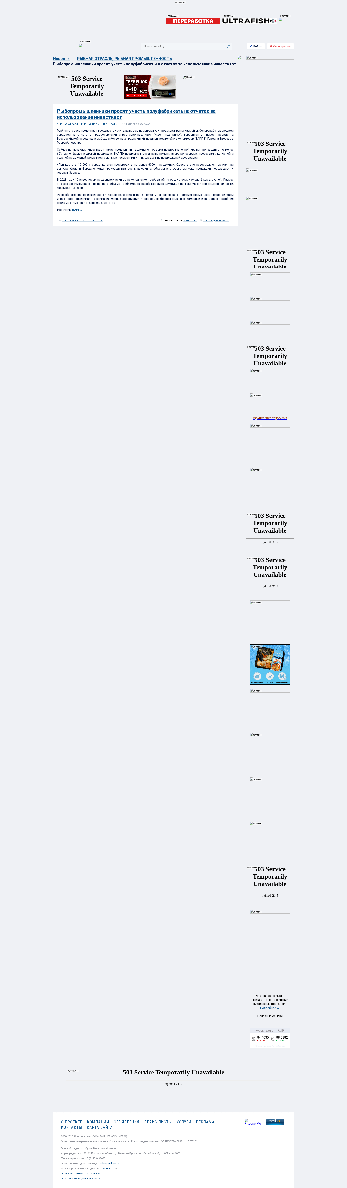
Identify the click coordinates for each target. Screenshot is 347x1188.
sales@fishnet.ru (109, 1163)
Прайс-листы (158, 1122)
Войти (257, 46)
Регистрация (281, 46)
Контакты (71, 1127)
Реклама (205, 1122)
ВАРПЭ (77, 210)
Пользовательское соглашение (80, 1173)
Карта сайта (100, 1127)
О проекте (71, 1122)
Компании (98, 1122)
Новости (61, 58)
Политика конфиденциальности (80, 1178)
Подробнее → (270, 1008)
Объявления (126, 1122)
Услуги (184, 1122)
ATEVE (106, 1168)
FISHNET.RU (190, 221)
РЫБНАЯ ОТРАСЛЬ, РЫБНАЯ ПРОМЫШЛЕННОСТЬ (124, 58)
